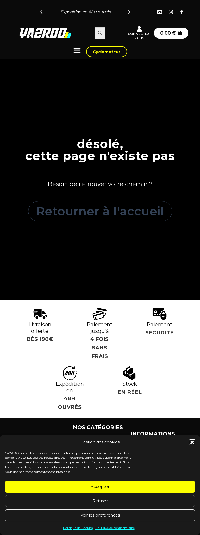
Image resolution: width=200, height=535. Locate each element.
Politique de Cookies (78, 528)
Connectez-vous (139, 36)
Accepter (100, 486)
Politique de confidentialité (115, 528)
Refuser (100, 500)
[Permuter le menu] (77, 50)
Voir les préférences (100, 515)
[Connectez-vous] (139, 29)
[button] (192, 442)
